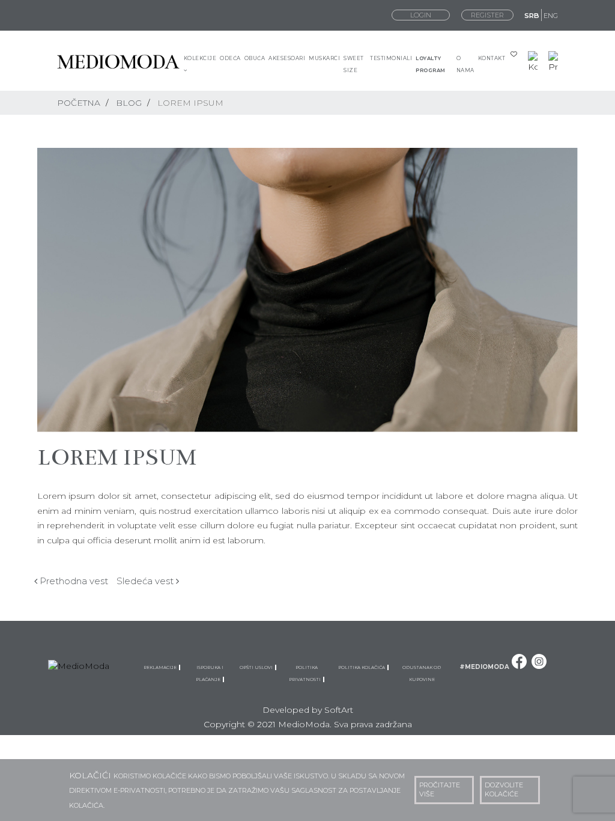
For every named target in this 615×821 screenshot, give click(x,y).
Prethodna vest (72, 581)
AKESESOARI (286, 58)
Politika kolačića (362, 667)
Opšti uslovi (257, 667)
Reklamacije (161, 667)
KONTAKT (492, 58)
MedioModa (304, 724)
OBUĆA (254, 58)
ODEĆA (230, 58)
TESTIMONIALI (391, 58)
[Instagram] (539, 667)
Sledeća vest (146, 581)
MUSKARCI (324, 58)
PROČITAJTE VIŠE (439, 790)
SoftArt (338, 709)
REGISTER (487, 15)
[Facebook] (519, 667)
